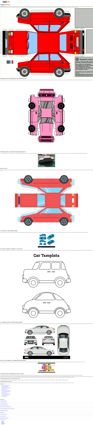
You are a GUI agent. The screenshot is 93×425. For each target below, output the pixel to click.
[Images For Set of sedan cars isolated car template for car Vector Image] (46, 240)
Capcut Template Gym (4, 396)
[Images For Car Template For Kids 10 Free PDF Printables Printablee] (46, 286)
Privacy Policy (3, 423)
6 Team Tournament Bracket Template (6, 391)
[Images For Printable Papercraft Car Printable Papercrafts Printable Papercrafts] (46, 42)
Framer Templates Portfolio (3, 414)
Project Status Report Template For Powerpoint (5, 406)
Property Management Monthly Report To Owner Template (7, 408)
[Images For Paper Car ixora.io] (46, 160)
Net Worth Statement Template (3, 410)
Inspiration (4, 419)
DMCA (3, 422)
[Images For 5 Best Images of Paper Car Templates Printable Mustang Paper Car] (46, 116)
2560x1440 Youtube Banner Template (6, 387)
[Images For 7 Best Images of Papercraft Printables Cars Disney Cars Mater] (46, 368)
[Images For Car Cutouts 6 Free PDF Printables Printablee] (46, 200)
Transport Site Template (4, 392)
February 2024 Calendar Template (6, 385)
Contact (3, 421)
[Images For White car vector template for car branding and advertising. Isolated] (46, 342)
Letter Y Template (2, 412)
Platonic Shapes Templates (5, 386)
